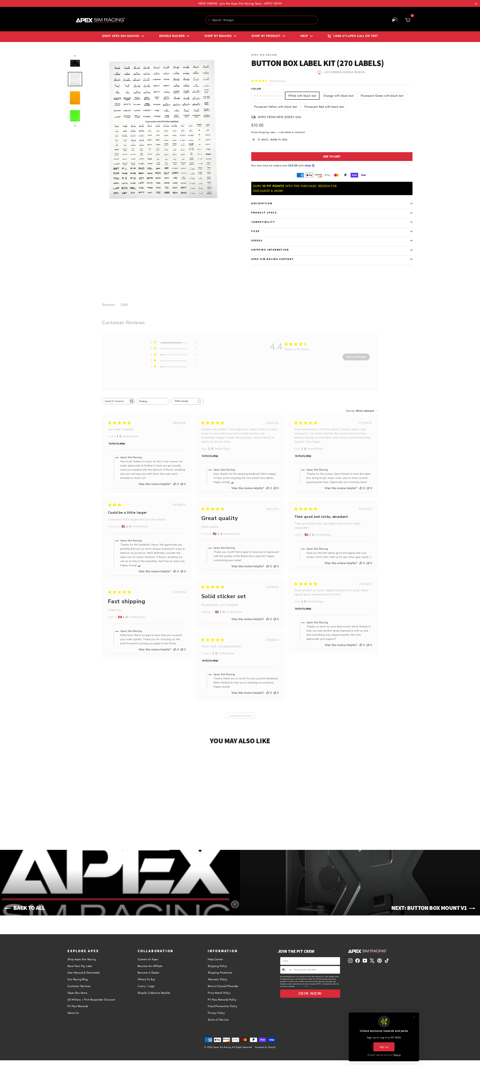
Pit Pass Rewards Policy (222, 1000)
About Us (73, 1013)
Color (256, 89)
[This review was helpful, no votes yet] (174, 484)
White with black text (302, 96)
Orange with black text (338, 96)
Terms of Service (218, 1020)
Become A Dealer (148, 973)
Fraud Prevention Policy (222, 1006)
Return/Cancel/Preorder (223, 986)
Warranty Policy (217, 979)
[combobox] (261, 20)
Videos (256, 240)
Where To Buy (146, 979)
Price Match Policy (219, 993)
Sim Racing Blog (78, 979)
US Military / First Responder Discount (91, 1000)
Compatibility (263, 222)
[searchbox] (115, 401)
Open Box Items (77, 993)
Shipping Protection (220, 973)
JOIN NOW (310, 993)
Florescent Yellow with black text (275, 107)
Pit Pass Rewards (78, 1006)
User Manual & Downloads (84, 973)
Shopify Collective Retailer (154, 993)
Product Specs (264, 212)
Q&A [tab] (124, 304)
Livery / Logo (146, 986)
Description (261, 203)
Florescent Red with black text (324, 107)
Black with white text (267, 96)
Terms (309, 986)
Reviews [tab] (108, 304)
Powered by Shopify (265, 1047)
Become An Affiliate (150, 966)
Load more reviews (240, 716)
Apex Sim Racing (264, 55)
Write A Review (356, 357)
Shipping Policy (217, 966)
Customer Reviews (79, 986)
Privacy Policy (216, 1013)
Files (255, 231)
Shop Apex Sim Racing (82, 959)
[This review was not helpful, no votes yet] (181, 484)
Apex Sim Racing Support (272, 259)
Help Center (215, 959)
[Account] (395, 20)
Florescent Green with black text (382, 96)
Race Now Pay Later (80, 966)
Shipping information (270, 249)
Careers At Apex (148, 959)
